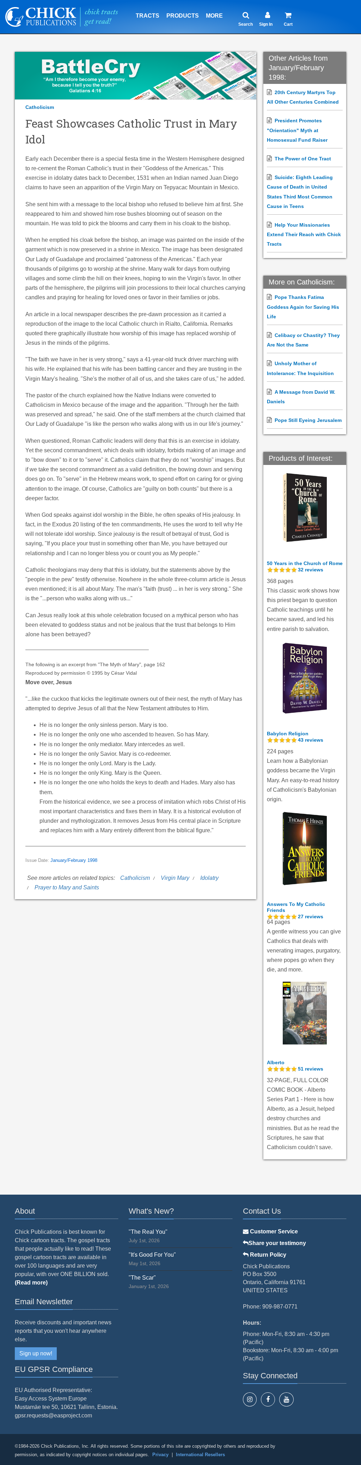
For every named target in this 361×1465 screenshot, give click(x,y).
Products (182, 16)
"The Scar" (142, 1278)
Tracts (147, 16)
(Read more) (31, 1283)
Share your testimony (277, 1243)
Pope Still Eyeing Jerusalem (308, 420)
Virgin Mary (175, 878)
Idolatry (209, 878)
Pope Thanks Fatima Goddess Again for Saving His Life (303, 306)
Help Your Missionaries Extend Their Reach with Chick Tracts (304, 234)
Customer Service (273, 1231)
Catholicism (39, 107)
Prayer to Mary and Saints (67, 887)
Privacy (160, 1454)
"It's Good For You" (152, 1255)
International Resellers (200, 1454)
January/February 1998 (73, 860)
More (214, 16)
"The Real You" (148, 1232)
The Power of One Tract (303, 158)
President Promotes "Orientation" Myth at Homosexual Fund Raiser (297, 130)
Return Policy (267, 1255)
